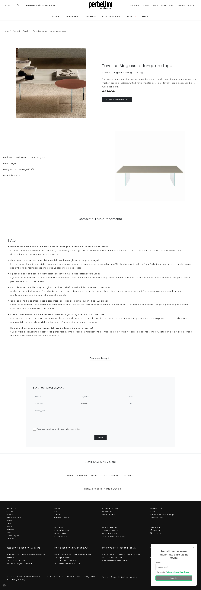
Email (158, 562)
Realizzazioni (167, 5)
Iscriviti (174, 578)
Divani (9, 527)
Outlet (131, 16)
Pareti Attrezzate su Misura (114, 536)
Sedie (9, 533)
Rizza (152, 511)
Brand (145, 16)
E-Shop (191, 5)
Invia (100, 437)
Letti (56, 511)
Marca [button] (70, 475)
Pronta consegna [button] (110, 475)
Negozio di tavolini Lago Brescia (102, 488)
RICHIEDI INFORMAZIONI (117, 99)
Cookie (114, 577)
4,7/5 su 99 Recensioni (47, 5)
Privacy (105, 577)
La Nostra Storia (61, 530)
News (155, 5)
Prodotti (16, 31)
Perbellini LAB (60, 533)
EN (5, 5)
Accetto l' (173, 572)
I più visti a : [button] (128, 475)
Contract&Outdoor (111, 16)
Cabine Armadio (61, 517)
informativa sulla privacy (178, 572)
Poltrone (10, 530)
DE (9, 5)
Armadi (57, 514)
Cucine (55, 16)
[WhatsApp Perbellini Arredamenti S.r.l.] (5, 585)
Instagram (157, 533)
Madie (9, 521)
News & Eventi (108, 514)
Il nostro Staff (60, 536)
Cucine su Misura (110, 530)
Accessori (91, 16)
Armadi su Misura (110, 533)
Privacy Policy (73, 429)
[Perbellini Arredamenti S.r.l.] (100, 5)
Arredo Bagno (13, 536)
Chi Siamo (135, 5)
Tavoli (9, 524)
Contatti (181, 5)
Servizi (146, 5)
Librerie (10, 514)
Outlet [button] (94, 475)
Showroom (107, 511)
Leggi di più (108, 90)
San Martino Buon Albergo (162, 514)
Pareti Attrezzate (14, 517)
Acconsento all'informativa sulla (58, 429)
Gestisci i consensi (129, 577)
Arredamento (72, 16)
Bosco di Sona (156, 517)
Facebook (157, 530)
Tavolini (26, 31)
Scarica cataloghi (99, 358)
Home (6, 31)
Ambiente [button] (82, 475)
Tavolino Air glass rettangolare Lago (49, 31)
